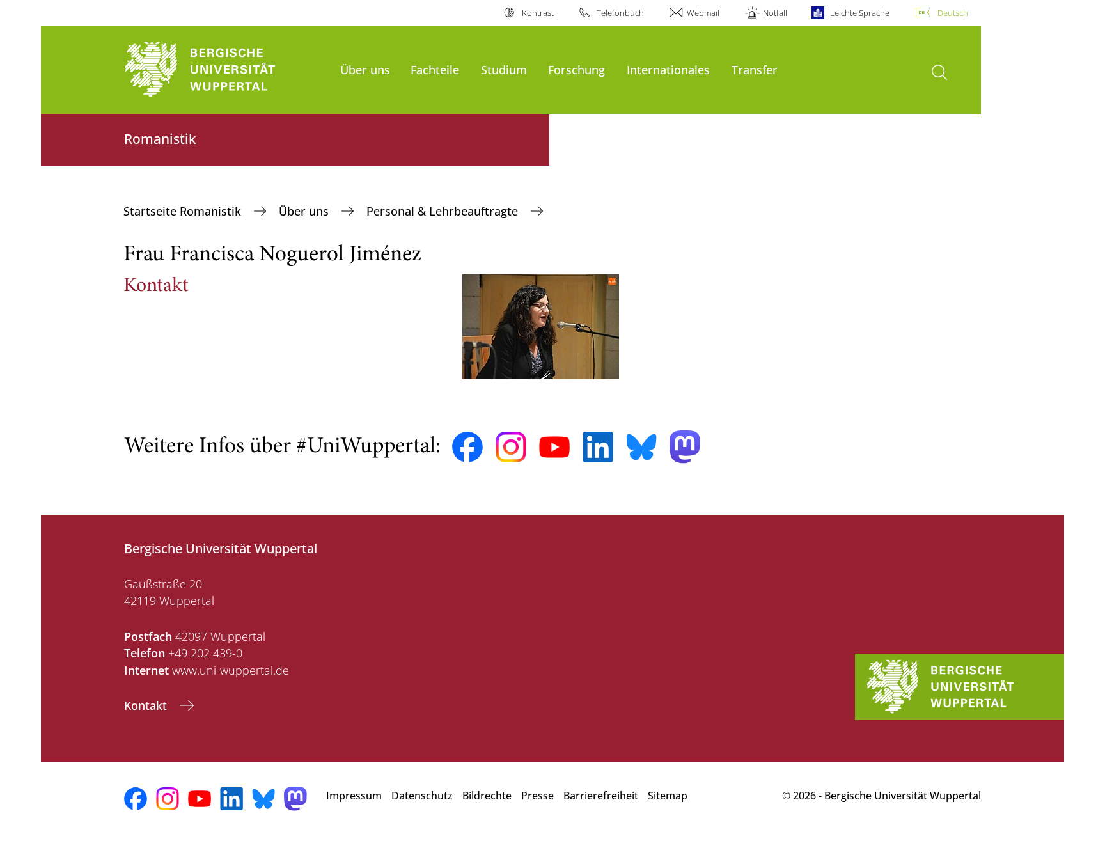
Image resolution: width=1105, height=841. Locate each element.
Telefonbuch (620, 13)
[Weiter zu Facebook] (467, 447)
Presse (537, 796)
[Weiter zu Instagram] (511, 447)
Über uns (365, 69)
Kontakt (147, 705)
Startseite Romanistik (183, 211)
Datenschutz (422, 796)
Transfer (755, 69)
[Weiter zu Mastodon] (685, 446)
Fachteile (435, 69)
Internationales (668, 69)
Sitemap (667, 796)
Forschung (576, 69)
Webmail (703, 13)
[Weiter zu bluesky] (641, 447)
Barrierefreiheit (600, 796)
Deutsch (952, 13)
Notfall (775, 13)
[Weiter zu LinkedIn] (598, 447)
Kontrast (537, 13)
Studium (504, 69)
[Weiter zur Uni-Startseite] (225, 70)
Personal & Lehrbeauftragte (443, 211)
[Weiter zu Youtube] (554, 447)
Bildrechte (487, 796)
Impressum (354, 796)
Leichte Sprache (859, 13)
